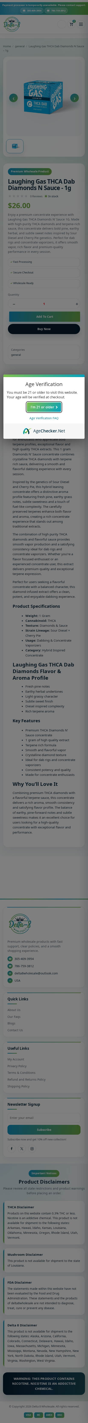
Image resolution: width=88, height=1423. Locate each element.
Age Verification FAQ (44, 418)
